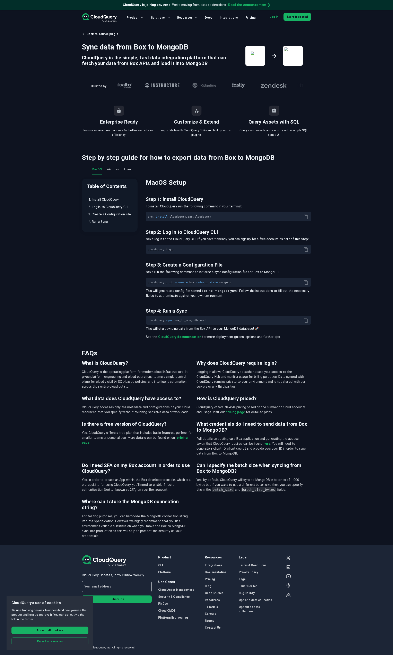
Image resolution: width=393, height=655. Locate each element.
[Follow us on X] (288, 558)
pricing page (235, 412)
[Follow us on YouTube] (288, 576)
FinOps (163, 603)
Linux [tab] (127, 169)
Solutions (158, 17)
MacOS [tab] (97, 169)
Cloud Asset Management (176, 589)
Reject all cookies (50, 641)
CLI (160, 565)
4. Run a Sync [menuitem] (98, 222)
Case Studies (214, 593)
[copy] (306, 217)
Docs (208, 17)
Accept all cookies (50, 630)
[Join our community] (288, 595)
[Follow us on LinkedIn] (288, 567)
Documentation (215, 572)
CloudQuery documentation (179, 337)
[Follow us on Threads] (288, 586)
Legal (243, 579)
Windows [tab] (113, 169)
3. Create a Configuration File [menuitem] (109, 214)
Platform (164, 572)
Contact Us (213, 627)
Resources (185, 17)
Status (209, 620)
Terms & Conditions (253, 565)
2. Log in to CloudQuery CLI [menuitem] (108, 207)
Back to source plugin (102, 34)
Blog (208, 586)
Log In (274, 16)
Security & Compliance (174, 596)
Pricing (250, 17)
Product (133, 17)
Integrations (229, 17)
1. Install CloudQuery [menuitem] (103, 199)
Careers (210, 613)
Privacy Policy (248, 572)
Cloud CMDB (167, 610)
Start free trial (297, 16)
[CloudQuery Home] (99, 17)
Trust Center (248, 586)
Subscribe (117, 599)
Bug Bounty (247, 593)
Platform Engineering (173, 617)
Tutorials (211, 607)
